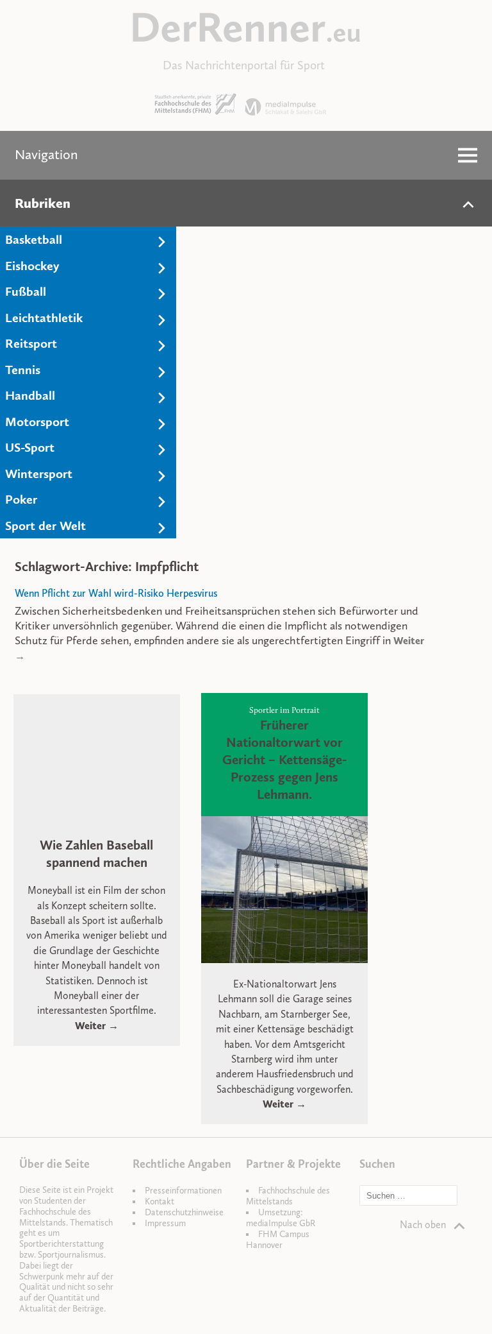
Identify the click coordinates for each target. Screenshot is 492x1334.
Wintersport (38, 473)
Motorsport (37, 421)
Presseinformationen (183, 1190)
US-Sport (29, 447)
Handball (30, 395)
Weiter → (97, 1025)
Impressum (165, 1223)
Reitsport (31, 343)
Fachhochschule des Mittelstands (288, 1196)
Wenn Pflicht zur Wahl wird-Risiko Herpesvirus (116, 593)
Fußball (25, 291)
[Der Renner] (246, 38)
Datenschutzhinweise (184, 1212)
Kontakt (159, 1201)
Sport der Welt (45, 525)
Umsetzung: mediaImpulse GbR (280, 1218)
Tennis (22, 369)
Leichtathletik (44, 317)
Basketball (33, 239)
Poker (21, 499)
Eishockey (32, 265)
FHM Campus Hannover (277, 1240)
